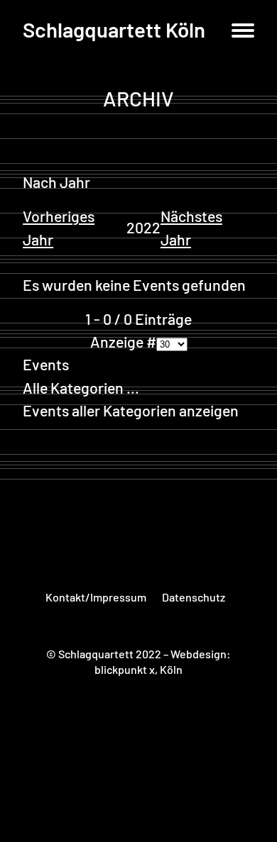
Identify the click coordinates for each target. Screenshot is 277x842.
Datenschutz (193, 597)
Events (46, 364)
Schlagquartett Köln (114, 29)
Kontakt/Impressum (95, 597)
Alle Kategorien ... (81, 388)
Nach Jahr (56, 182)
